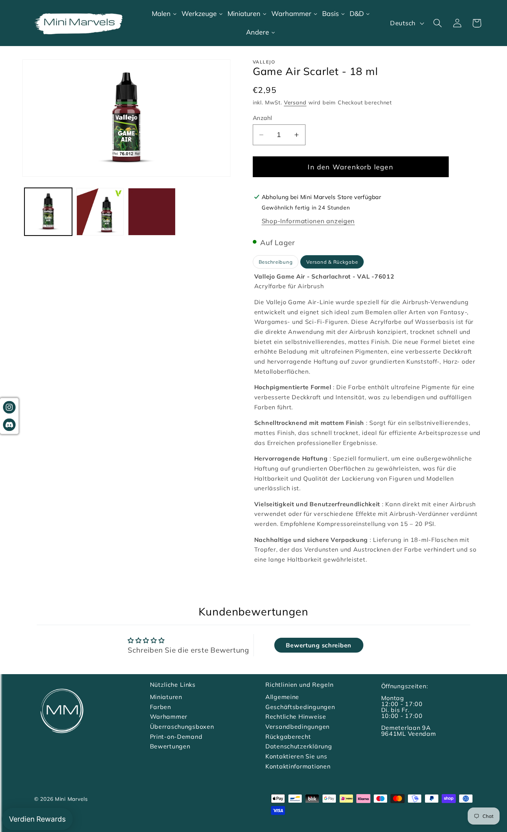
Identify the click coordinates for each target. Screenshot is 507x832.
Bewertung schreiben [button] (318, 645)
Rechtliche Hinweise (295, 716)
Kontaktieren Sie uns (296, 756)
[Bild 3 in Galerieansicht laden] (152, 211)
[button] (437, 23)
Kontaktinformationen (297, 766)
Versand (295, 102)
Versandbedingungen (297, 726)
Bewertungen (170, 746)
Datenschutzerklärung (298, 746)
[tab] (276, 262)
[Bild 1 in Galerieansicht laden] (48, 211)
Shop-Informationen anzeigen (308, 221)
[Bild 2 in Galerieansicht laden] (100, 211)
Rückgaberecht (288, 736)
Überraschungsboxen (182, 726)
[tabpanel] (369, 418)
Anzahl (262, 117)
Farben (160, 707)
